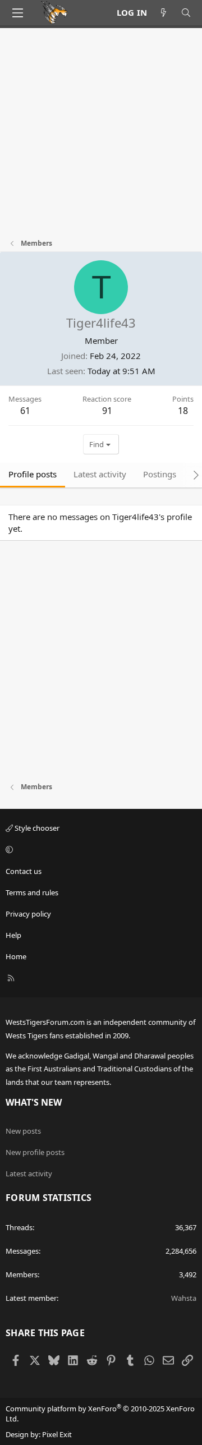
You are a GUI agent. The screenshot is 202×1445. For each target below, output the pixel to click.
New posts (23, 1131)
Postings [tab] (159, 474)
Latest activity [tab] (100, 474)
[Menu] (17, 13)
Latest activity (29, 1173)
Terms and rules (32, 892)
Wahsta (183, 1298)
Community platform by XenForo (100, 1413)
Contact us (24, 871)
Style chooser (36, 828)
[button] (99, 849)
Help (13, 935)
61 (25, 410)
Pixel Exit (57, 1434)
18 (183, 410)
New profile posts (35, 1152)
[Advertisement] (101, 137)
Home (16, 956)
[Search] (186, 12)
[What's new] (164, 12)
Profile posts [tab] (32, 474)
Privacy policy (28, 914)
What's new (34, 1102)
